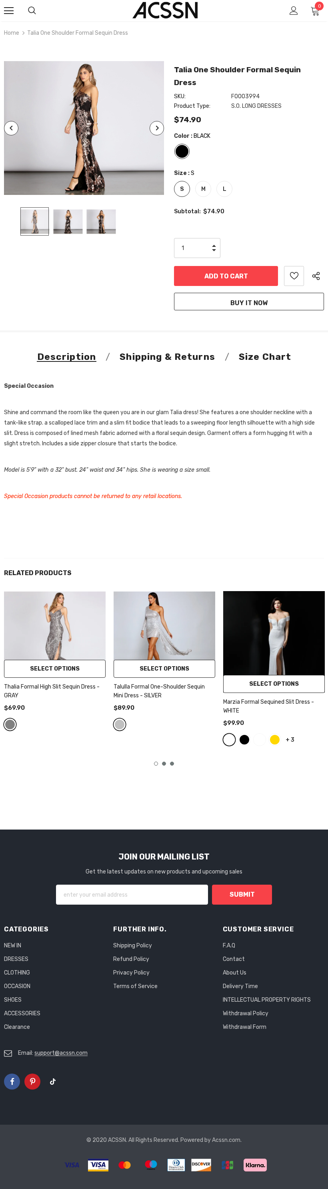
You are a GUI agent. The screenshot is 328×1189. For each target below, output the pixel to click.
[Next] (157, 128)
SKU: (180, 96)
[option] (84, 128)
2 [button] (164, 764)
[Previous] (11, 128)
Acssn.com (226, 1140)
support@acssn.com (61, 1053)
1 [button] (156, 764)
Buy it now (249, 303)
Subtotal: (187, 211)
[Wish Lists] (294, 276)
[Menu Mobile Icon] (9, 11)
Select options (55, 668)
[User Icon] (294, 10)
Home (11, 33)
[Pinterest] (32, 1082)
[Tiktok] (53, 1082)
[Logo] (165, 10)
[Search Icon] (40, 11)
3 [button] (172, 764)
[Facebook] (12, 1082)
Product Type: (192, 106)
